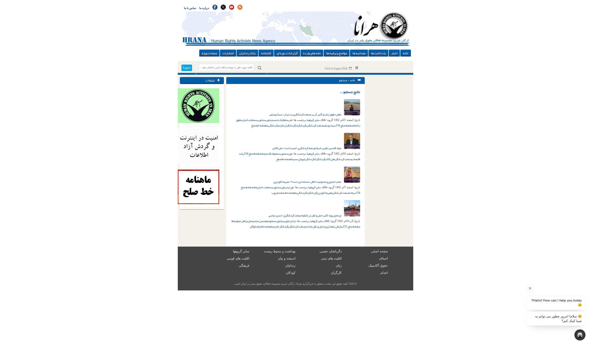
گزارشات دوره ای (287, 53)
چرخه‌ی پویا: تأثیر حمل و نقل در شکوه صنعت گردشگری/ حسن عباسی (305, 215)
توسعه (268, 221)
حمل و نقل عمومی (244, 221)
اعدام (384, 272)
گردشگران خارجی (287, 125)
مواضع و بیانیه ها (336, 53)
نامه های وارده (312, 53)
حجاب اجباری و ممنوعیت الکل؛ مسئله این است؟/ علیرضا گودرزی (307, 182)
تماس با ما (190, 8)
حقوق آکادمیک (378, 265)
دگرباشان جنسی (331, 251)
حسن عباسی (259, 221)
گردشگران (301, 125)
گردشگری (273, 125)
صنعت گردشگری (315, 125)
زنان (339, 265)
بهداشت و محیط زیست (280, 251)
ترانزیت (292, 221)
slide (323, 120)
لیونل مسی (299, 159)
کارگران (336, 272)
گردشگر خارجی (280, 226)
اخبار (394, 53)
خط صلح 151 (349, 226)
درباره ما (204, 8)
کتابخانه (266, 53)
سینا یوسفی (330, 125)
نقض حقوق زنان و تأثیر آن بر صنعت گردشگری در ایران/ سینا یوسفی (305, 114)
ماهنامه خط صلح (259, 125)
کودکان (291, 272)
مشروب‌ (275, 193)
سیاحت (353, 193)
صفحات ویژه (209, 53)
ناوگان (253, 226)
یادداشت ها (378, 53)
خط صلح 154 (342, 125)
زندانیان (290, 265)
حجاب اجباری (248, 120)
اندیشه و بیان (287, 258)
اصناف (383, 258)
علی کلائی (330, 159)
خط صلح (352, 125)
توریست (266, 120)
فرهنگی (244, 265)
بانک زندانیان (247, 53)
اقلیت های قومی (238, 258)
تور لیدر (289, 187)
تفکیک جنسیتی (278, 120)
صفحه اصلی (379, 251)
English (187, 67)
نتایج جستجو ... (350, 91)
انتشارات (228, 53)
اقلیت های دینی (331, 258)
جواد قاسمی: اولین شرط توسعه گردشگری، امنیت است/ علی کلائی (307, 148)
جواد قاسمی (270, 153)
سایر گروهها (313, 120)
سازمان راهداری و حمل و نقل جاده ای (324, 226)
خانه (405, 53)
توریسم (258, 120)
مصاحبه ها (359, 53)
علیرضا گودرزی (324, 193)
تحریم (289, 120)
